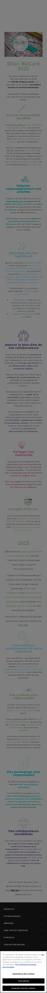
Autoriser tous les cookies (23, 988)
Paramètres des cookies (24, 974)
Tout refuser (23, 981)
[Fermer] (43, 955)
